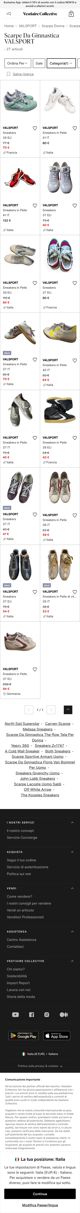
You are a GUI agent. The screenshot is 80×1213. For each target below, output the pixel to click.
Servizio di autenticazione (27, 866)
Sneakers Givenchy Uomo (38, 773)
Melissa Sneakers (37, 729)
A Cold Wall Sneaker (22, 751)
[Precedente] (29, 710)
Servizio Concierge (22, 837)
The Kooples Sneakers (40, 795)
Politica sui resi (19, 873)
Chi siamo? (16, 969)
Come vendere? (19, 896)
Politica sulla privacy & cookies (38, 1066)
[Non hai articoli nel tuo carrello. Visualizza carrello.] (71, 14)
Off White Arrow (37, 789)
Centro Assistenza (21, 939)
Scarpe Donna (53, 25)
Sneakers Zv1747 (49, 745)
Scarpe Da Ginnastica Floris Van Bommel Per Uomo (40, 765)
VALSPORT (28, 25)
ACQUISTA (15, 852)
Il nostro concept (20, 830)
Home (9, 25)
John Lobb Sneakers (37, 778)
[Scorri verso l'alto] (68, 710)
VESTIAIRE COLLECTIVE (25, 961)
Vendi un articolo (20, 910)
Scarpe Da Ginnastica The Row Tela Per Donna (40, 737)
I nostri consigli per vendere (29, 903)
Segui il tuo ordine (21, 860)
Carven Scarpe (58, 723)
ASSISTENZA (17, 932)
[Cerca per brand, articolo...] (8, 14)
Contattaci (15, 946)
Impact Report (18, 982)
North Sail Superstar (22, 723)
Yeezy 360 (20, 745)
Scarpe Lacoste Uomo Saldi (37, 784)
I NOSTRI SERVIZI (21, 823)
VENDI (11, 888)
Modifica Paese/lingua (40, 1205)
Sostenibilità (17, 976)
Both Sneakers (57, 751)
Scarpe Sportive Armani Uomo (37, 756)
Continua (40, 1193)
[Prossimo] (51, 710)
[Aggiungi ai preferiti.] (35, 128)
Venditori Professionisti (25, 917)
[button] (71, 14)
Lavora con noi (19, 989)
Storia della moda (21, 996)
